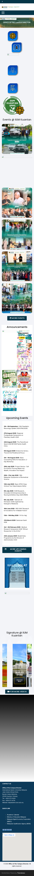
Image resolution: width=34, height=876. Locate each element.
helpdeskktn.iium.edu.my (16, 802)
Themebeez (21, 873)
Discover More (20, 680)
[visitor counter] (7, 830)
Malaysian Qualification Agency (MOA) (19, 824)
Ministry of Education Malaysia (16, 817)
